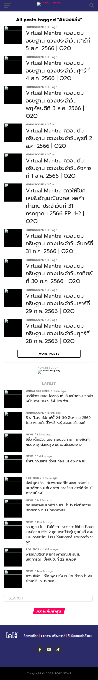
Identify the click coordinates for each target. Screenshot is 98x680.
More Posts (49, 353)
